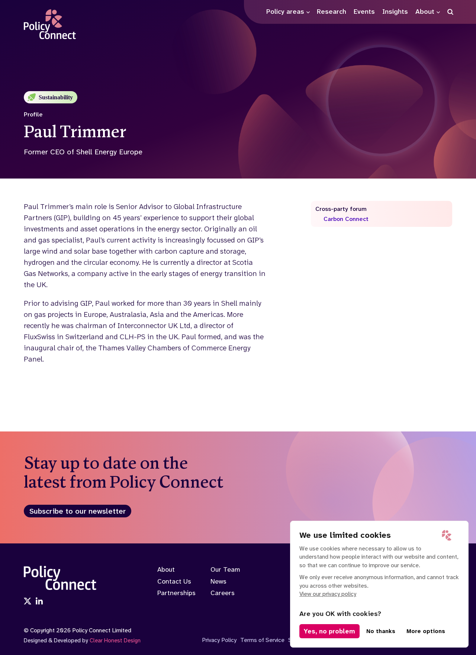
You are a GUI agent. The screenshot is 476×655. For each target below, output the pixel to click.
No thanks (380, 631)
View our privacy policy (327, 594)
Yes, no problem (329, 631)
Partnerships (176, 592)
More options (425, 631)
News (218, 581)
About (166, 569)
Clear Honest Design (115, 640)
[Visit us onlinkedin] (39, 601)
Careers (222, 592)
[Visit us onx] (27, 601)
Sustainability (56, 97)
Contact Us (174, 581)
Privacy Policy (219, 640)
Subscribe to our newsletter (77, 511)
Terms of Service (262, 640)
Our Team (225, 569)
